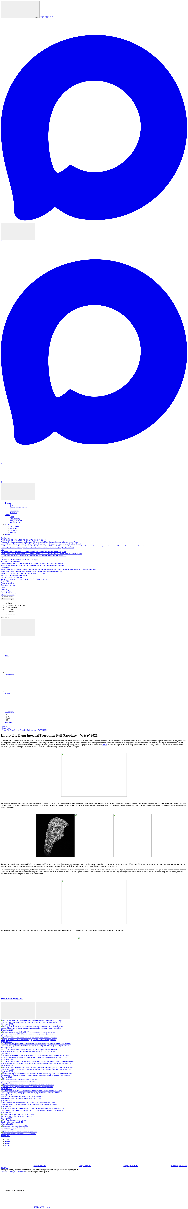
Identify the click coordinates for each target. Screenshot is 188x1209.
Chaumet (64, 546)
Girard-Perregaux (21, 554)
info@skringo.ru (85, 1166)
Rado (3, 571)
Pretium (93, 569)
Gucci (73, 554)
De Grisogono (21, 548)
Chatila (58, 546)
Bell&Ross (29, 544)
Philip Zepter (56, 569)
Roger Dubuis (42, 571)
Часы (11, 505)
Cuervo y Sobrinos (136, 546)
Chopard (70, 546)
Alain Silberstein (34, 542)
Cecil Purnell (45, 546)
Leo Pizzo (14, 563)
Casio (38, 546)
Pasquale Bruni (11, 569)
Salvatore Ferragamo (8, 573)
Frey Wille (62, 552)
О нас (7, 524)
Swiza (45, 573)
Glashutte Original (34, 554)
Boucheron (55, 544)
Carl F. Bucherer (7, 546)
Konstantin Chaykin (8, 561)
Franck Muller (30, 552)
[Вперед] (53, 1010)
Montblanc (54, 565)
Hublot (54, 556)
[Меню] (18, 491)
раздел (7, 599)
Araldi (53, 542)
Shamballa (27, 573)
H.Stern (4, 556)
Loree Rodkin (29, 563)
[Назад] (18, 1010)
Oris (7, 567)
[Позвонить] (17, 480)
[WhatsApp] (17, 34)
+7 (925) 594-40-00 (47, 17)
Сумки (12, 509)
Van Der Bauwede (36, 579)
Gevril (13, 554)
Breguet (66, 544)
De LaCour (30, 548)
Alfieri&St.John (45, 542)
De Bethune (11, 548)
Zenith (3, 581)
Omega (3, 567)
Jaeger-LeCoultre (15, 559)
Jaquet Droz (26, 559)
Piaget (63, 569)
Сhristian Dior (6, 591)
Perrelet (44, 569)
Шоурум (13, 532)
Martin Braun (6, 565)
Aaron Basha (19, 542)
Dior (56, 548)
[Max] (94, 220)
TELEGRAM (39, 1207)
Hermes (49, 556)
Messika (40, 565)
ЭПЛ (3, 593)
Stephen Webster (37, 573)
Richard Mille (21, 571)
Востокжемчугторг (8, 585)
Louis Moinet (49, 563)
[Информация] (94, 241)
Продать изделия (16, 521)
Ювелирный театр (7, 595)
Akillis (26, 542)
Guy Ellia (78, 554)
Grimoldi (67, 554)
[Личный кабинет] (17, 461)
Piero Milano (76, 569)
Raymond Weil (10, 571)
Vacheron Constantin (8, 579)
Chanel (52, 546)
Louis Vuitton (58, 563)
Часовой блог (15, 528)
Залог (12, 517)
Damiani (4, 548)
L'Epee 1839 (5, 563)
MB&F (34, 565)
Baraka (10, 544)
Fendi (10, 552)
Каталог (8, 1143)
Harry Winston (18, 556)
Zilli (7, 581)
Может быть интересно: (12, 999)
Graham (50, 554)
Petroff (49, 569)
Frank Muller (39, 552)
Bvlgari (78, 544)
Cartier (27, 546)
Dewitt (51, 548)
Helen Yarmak (29, 556)
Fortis (15, 552)
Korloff (17, 561)
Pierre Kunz (85, 569)
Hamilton (10, 556)
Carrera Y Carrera (19, 546)
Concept (121, 546)
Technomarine (14, 575)
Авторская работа (7, 583)
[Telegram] (50, 34)
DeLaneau (38, 548)
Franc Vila (21, 552)
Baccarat (4, 544)
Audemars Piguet (72, 542)
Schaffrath (19, 573)
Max (48, 1207)
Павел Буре (5, 589)
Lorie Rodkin (39, 563)
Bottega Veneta (45, 544)
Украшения (9, 674)
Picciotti (69, 569)
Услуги (7, 515)
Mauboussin (15, 565)
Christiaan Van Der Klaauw (83, 546)
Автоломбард (15, 519)
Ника (3, 587)
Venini (45, 579)
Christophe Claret (112, 546)
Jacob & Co (5, 559)
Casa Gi (33, 546)
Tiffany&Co (23, 575)
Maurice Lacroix (25, 565)
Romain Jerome (56, 571)
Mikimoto (46, 565)
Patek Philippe (22, 569)
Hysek (59, 556)
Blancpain (36, 544)
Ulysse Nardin (13, 577)
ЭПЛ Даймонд (10, 593)
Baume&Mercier (19, 544)
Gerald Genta (6, 554)
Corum (127, 546)
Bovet (61, 544)
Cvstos (145, 546)
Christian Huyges (99, 546)
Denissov (45, 548)
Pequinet (38, 569)
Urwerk (21, 577)
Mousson (61, 565)
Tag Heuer (5, 575)
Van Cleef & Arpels (23, 579)
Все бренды (5, 538)
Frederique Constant (51, 552)
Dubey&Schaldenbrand (66, 548)
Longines (21, 563)
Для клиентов (15, 522)
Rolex (49, 571)
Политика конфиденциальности (13, 1172)
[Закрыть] (17, 1188)
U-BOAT (4, 577)
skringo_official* (40, 1166)
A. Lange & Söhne (7, 542)
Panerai (3, 569)
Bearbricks (13, 513)
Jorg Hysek (34, 559)
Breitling (72, 544)
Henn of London (40, 556)
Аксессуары (14, 511)
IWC (2, 558)
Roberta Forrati (31, 571)
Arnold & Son (61, 542)
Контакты (13, 530)
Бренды (8, 534)
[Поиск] (18, 231)
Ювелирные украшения (18, 507)
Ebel (2, 550)
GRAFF (44, 554)
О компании (14, 526)
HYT (64, 556)
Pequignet (31, 569)
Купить (8, 503)
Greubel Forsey (58, 554)
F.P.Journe (4, 552)
